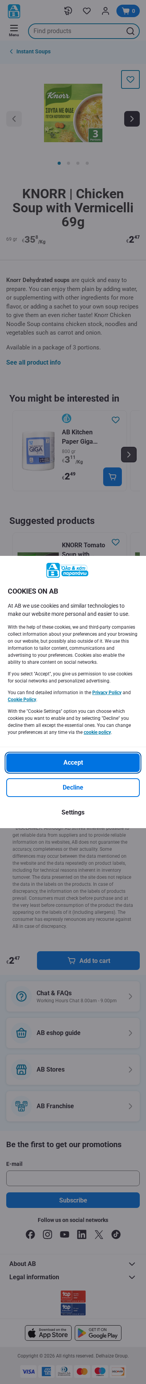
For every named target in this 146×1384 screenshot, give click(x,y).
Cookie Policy (22, 699)
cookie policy (97, 732)
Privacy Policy (106, 692)
